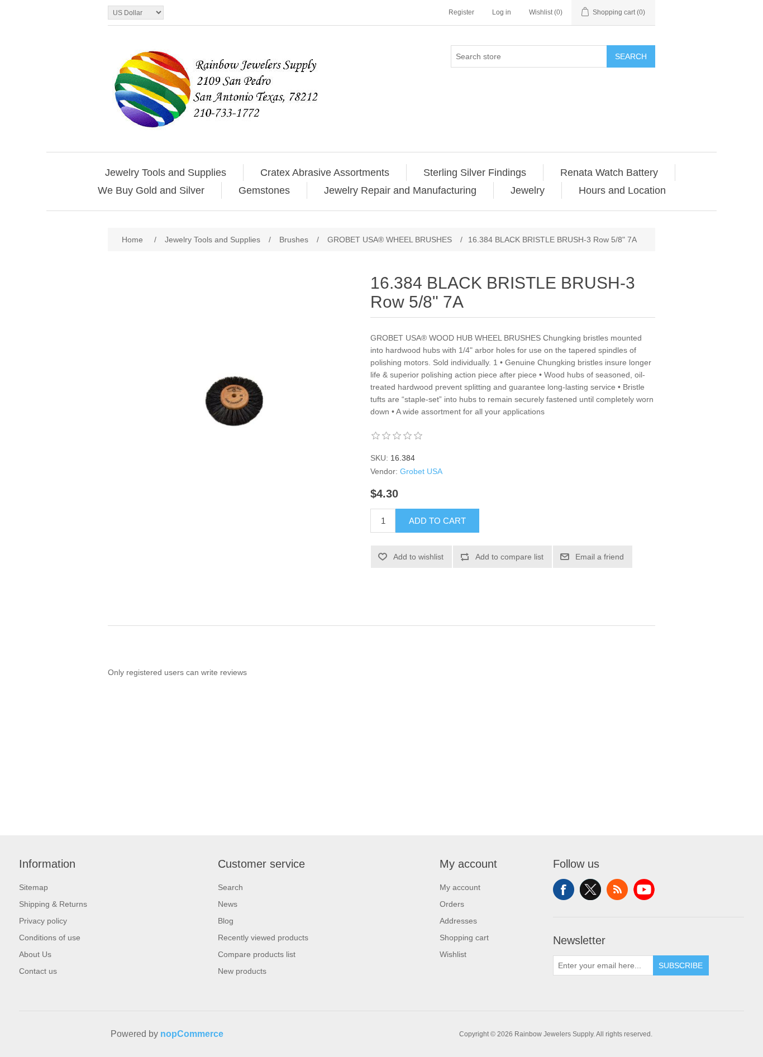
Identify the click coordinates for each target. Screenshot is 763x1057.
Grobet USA (421, 471)
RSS (617, 889)
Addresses (458, 920)
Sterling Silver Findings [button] (474, 172)
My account (460, 887)
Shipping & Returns (53, 904)
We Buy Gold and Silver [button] (151, 190)
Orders (452, 904)
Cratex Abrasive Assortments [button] (324, 172)
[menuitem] (166, 172)
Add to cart (437, 520)
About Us (35, 954)
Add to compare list (509, 556)
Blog (225, 920)
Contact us (38, 971)
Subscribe (681, 965)
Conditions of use (49, 937)
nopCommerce (191, 1034)
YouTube (644, 889)
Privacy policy (43, 920)
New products (242, 971)
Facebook (563, 889)
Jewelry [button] (528, 190)
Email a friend (599, 556)
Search (631, 56)
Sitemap (33, 887)
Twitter (590, 889)
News (227, 904)
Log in (501, 12)
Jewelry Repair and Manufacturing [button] (400, 190)
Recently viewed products (263, 937)
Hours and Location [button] (622, 190)
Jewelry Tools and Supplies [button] (165, 172)
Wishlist (453, 954)
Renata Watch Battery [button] (609, 172)
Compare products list (256, 954)
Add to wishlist (418, 556)
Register (461, 12)
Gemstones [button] (264, 190)
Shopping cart (464, 937)
